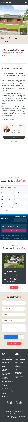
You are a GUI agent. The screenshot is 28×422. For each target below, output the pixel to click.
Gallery (24, 30)
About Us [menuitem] (17, 369)
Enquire (14, 137)
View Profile (14, 141)
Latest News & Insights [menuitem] (19, 376)
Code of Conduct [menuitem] (14, 409)
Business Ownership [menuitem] (7, 391)
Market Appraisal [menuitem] (20, 360)
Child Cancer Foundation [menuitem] (18, 372)
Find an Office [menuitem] (5, 388)
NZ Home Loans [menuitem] (5, 362)
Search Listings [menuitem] (5, 357)
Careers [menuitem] (3, 394)
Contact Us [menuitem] (4, 396)
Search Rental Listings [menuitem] (5, 370)
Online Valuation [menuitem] (19, 357)
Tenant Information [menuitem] (7, 381)
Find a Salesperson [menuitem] (6, 360)
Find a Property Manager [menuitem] (6, 374)
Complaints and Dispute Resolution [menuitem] (14, 411)
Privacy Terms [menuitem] (14, 414)
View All (14, 288)
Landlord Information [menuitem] (4, 377)
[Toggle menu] (26, 2)
